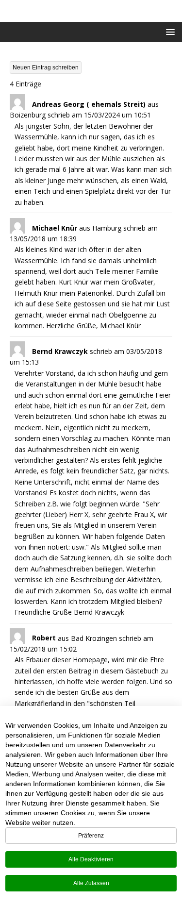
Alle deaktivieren (91, 859)
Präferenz (91, 835)
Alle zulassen (91, 883)
